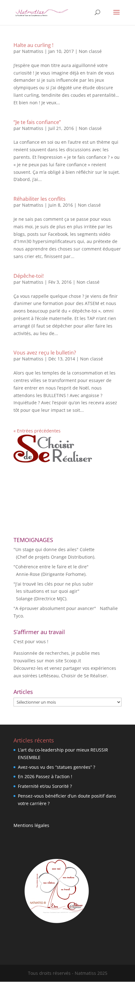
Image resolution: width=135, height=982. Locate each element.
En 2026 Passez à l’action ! (45, 776)
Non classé (90, 51)
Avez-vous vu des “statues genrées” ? (56, 767)
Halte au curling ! (33, 45)
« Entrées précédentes (37, 431)
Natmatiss (32, 51)
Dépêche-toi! (29, 275)
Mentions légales (31, 825)
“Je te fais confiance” (37, 122)
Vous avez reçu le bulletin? (45, 352)
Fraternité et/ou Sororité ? (45, 786)
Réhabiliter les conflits (40, 198)
